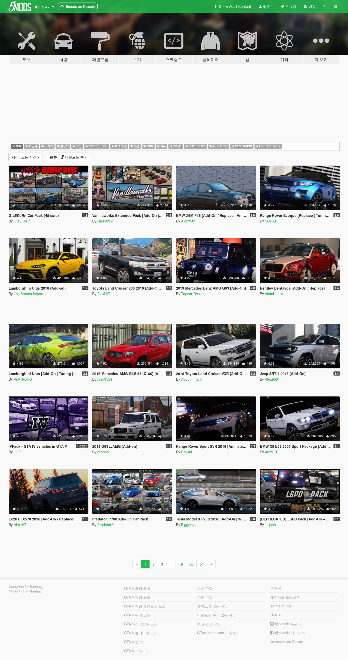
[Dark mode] (325, 6)
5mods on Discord (289, 641)
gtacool (103, 451)
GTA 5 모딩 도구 (137, 588)
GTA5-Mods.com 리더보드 (218, 632)
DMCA (275, 614)
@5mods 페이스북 (289, 632)
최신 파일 (204, 588)
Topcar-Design (193, 293)
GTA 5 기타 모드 (137, 650)
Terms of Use (281, 605)
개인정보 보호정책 (285, 597)
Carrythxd (105, 220)
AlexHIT (103, 293)
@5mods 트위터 (287, 623)
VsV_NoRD (23, 379)
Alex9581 (188, 220)
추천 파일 (204, 597)
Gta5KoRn (22, 220)
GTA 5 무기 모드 (137, 614)
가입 (312, 6)
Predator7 (105, 524)
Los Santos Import (28, 293)
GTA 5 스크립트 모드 (140, 623)
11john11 (272, 524)
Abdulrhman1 (192, 379)
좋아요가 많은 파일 (212, 605)
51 (202, 564)
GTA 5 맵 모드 (135, 641)
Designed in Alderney (26, 586)
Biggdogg (188, 524)
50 (191, 564)
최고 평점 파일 (209, 623)
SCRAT (271, 220)
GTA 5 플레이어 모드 (140, 632)
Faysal (186, 451)
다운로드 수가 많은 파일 (216, 614)
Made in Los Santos (25, 591)
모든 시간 (24, 156)
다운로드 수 (67, 156)
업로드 (268, 6)
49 (181, 564)
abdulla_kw (274, 293)
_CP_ (18, 451)
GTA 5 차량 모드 (137, 597)
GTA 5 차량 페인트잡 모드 (145, 605)
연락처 (275, 588)
